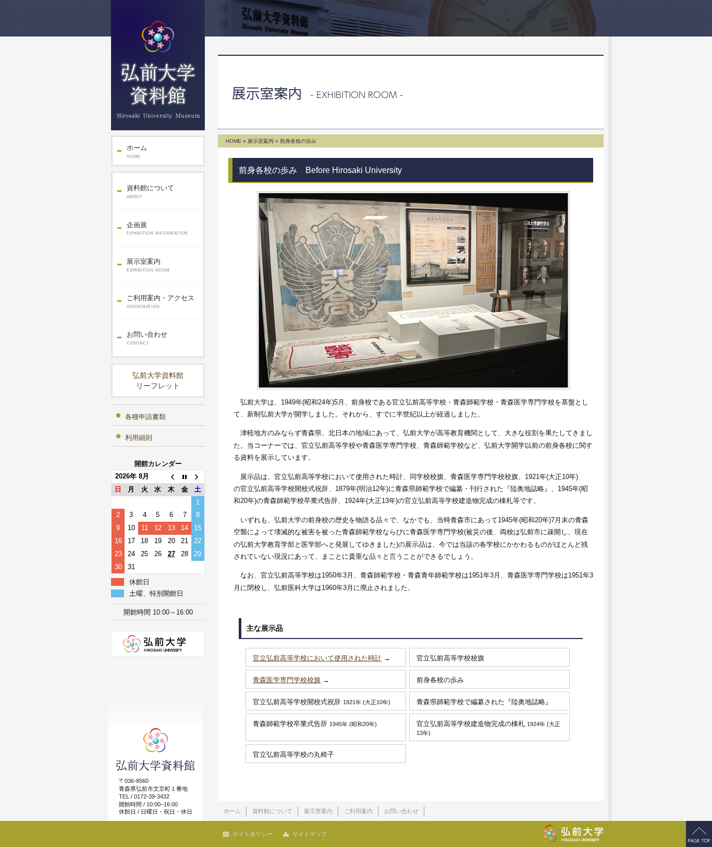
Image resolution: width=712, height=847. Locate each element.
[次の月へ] (198, 476)
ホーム (137, 151)
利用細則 (138, 437)
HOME (233, 141)
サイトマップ (309, 834)
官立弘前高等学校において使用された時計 (317, 658)
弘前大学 (158, 644)
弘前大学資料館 (158, 65)
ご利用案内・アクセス (160, 301)
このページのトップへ (699, 834)
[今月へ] (184, 476)
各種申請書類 (145, 417)
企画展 (157, 228)
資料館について (150, 191)
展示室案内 (148, 265)
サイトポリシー (252, 834)
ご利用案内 (358, 811)
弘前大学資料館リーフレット (157, 380)
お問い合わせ (147, 338)
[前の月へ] (171, 476)
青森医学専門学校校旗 (287, 680)
